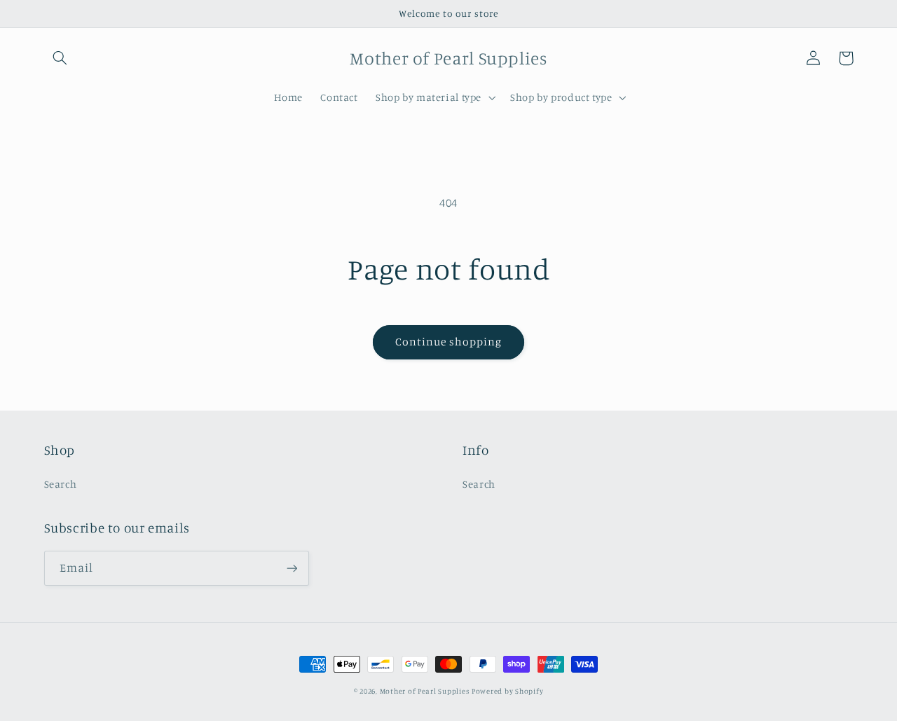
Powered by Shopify (507, 691)
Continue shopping (448, 341)
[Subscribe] (291, 568)
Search (60, 484)
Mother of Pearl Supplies (425, 691)
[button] (60, 58)
